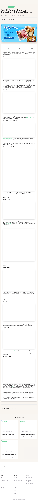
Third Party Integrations (18, 480)
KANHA (13, 350)
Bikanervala (23, 80)
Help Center (16, 492)
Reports (2, 481)
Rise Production (29, 480)
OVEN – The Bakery (8, 223)
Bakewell (4, 322)
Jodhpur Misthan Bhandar (7, 138)
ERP (14, 478)
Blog (14, 489)
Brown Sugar (28, 117)
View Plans (3, 487)
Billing (2, 477)
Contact (15, 490)
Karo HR (27, 481)
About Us (15, 487)
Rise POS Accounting (29, 478)
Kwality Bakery (27, 294)
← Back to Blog (4, 6)
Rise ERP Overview (29, 477)
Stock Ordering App (29, 483)
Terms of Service (16, 495)
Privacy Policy (16, 493)
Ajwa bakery (5, 262)
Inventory (2, 478)
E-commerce (16, 477)
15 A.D (13, 386)
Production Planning (4, 480)
